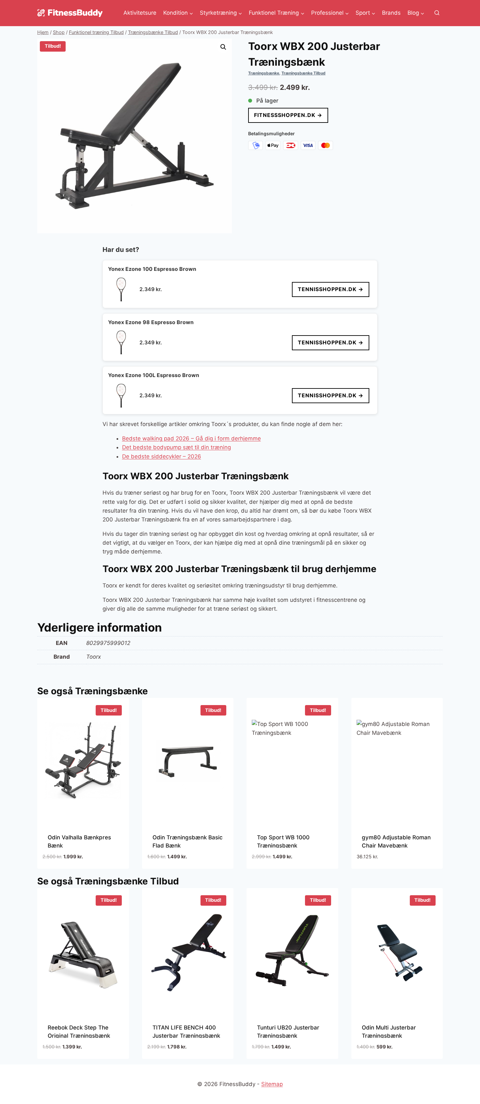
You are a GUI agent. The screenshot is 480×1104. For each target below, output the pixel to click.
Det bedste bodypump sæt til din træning (176, 447)
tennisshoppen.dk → (330, 289)
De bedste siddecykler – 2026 (161, 456)
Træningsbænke (263, 73)
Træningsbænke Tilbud (303, 73)
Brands (391, 12)
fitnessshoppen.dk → (288, 115)
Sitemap (272, 1084)
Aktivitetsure (139, 12)
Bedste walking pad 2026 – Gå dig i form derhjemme (191, 438)
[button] (223, 47)
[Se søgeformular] (437, 13)
